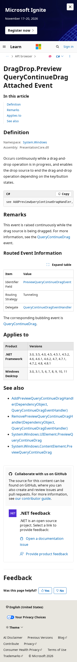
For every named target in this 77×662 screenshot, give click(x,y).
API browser (23, 56)
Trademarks (11, 656)
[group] (38, 202)
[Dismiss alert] (70, 6)
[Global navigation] (4, 47)
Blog (61, 637)
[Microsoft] (38, 46)
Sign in (69, 47)
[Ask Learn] (50, 56)
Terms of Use (57, 650)
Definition (14, 104)
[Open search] (57, 47)
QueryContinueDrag (53, 237)
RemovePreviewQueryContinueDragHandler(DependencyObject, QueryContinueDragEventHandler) (42, 422)
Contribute (11, 644)
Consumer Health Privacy (21, 650)
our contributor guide (33, 498)
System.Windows (35, 142)
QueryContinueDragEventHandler (47, 307)
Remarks (13, 110)
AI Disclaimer (12, 637)
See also (13, 121)
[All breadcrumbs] (7, 56)
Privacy (29, 644)
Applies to (14, 115)
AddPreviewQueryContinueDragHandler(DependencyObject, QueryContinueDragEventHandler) (42, 404)
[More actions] (70, 56)
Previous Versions (40, 637)
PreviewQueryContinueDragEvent (47, 282)
